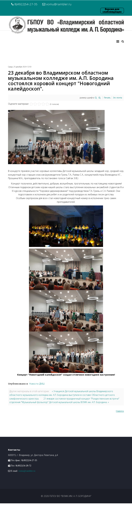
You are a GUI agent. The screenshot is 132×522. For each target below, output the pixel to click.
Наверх (120, 411)
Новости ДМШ (37, 383)
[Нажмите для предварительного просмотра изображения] (66, 137)
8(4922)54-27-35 (26, 4)
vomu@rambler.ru (58, 4)
